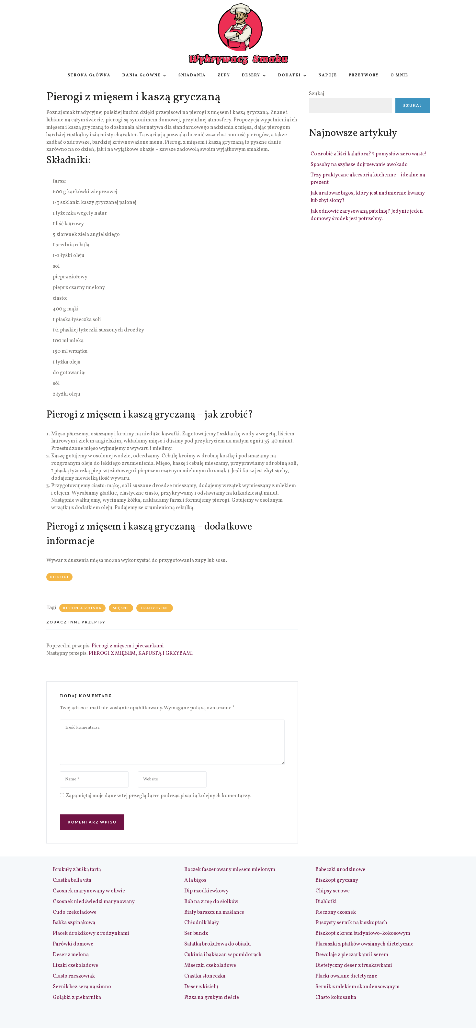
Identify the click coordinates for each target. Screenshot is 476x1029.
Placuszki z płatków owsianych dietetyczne (364, 944)
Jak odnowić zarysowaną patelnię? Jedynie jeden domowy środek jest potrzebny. (367, 215)
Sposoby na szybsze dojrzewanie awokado (359, 164)
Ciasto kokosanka (335, 997)
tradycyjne (154, 608)
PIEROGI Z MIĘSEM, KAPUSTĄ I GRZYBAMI (141, 653)
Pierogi (59, 577)
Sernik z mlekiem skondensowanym (357, 986)
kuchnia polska (82, 608)
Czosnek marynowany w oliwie (89, 891)
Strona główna (89, 75)
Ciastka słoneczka (204, 976)
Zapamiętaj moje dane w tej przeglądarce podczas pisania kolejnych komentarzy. (158, 796)
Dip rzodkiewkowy (206, 891)
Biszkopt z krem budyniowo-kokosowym (362, 933)
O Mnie (399, 75)
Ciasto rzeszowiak (74, 976)
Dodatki (289, 75)
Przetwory (364, 75)
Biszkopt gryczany (336, 880)
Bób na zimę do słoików (211, 901)
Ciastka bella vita (72, 880)
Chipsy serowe (332, 891)
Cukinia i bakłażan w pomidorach (223, 954)
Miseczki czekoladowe (210, 965)
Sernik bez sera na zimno (82, 986)
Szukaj (316, 93)
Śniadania (192, 75)
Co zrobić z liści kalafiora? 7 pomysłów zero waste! (369, 154)
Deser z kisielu (201, 986)
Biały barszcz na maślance (214, 912)
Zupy (224, 75)
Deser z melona (71, 954)
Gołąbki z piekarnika (77, 997)
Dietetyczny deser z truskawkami (353, 965)
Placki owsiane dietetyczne (346, 976)
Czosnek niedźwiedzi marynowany (94, 901)
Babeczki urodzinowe (340, 869)
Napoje (328, 75)
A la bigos (195, 880)
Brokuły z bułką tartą (77, 869)
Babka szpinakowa (74, 922)
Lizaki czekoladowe (75, 965)
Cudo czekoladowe (74, 912)
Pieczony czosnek (335, 912)
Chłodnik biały (201, 922)
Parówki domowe (73, 944)
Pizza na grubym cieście (211, 997)
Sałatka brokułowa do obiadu (217, 944)
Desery (251, 75)
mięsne (121, 608)
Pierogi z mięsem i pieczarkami (128, 646)
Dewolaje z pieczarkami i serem (351, 954)
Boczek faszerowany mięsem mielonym (229, 869)
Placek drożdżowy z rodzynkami (91, 933)
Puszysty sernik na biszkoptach (351, 922)
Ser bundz (196, 933)
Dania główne (141, 75)
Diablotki (326, 901)
